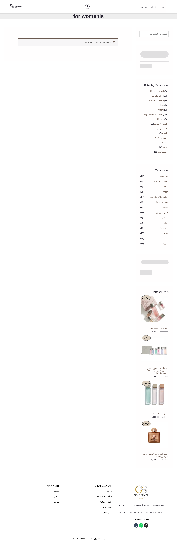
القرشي (165, 218)
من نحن (109, 491)
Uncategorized (162, 202)
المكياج (57, 496)
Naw (166, 187)
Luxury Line (163, 176)
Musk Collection (161, 181)
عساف (166, 233)
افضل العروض (162, 212)
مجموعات (164, 244)
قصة (167, 238)
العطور (57, 491)
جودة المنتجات (106, 507)
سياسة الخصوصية (104, 496)
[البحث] (137, 34)
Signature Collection (159, 197)
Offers (166, 192)
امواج (166, 223)
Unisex (165, 207)
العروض (56, 502)
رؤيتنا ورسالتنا (106, 502)
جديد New (164, 228)
